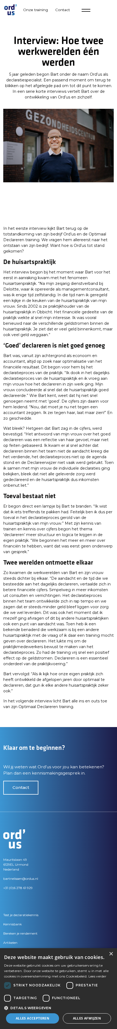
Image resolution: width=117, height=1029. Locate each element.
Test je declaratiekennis (20, 915)
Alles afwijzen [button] (87, 1018)
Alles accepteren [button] (32, 1018)
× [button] (111, 954)
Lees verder (97, 976)
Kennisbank (12, 924)
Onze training (35, 10)
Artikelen (10, 943)
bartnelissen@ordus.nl (20, 879)
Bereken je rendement (20, 933)
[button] (58, 1008)
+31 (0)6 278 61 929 (18, 888)
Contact (21, 787)
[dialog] (58, 988)
